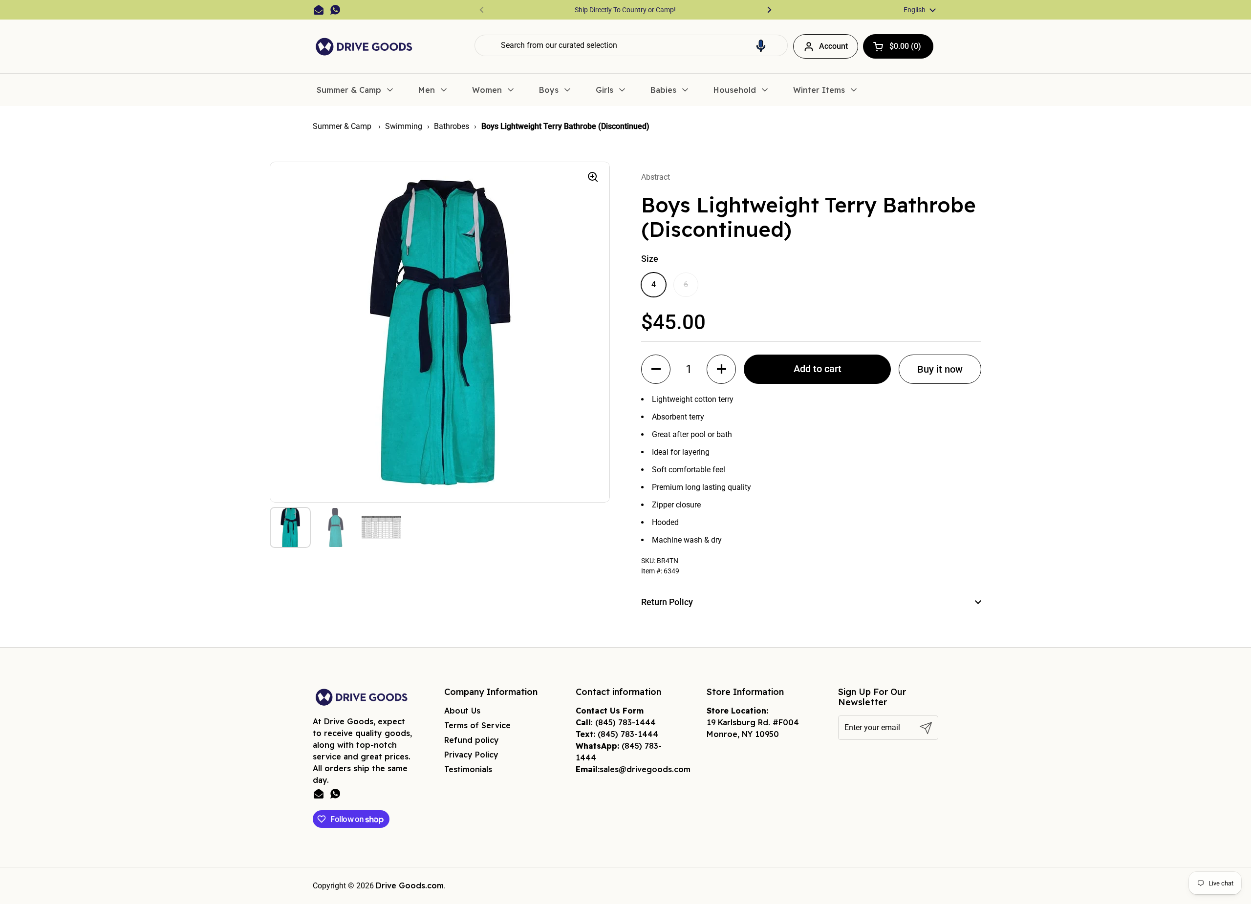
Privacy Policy (471, 754)
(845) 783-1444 (625, 722)
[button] (761, 45)
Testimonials (468, 769)
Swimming (403, 126)
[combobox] (631, 45)
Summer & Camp (343, 126)
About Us (462, 710)
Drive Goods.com (410, 885)
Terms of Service (477, 725)
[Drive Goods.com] (364, 47)
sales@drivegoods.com (645, 769)
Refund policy (471, 740)
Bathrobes (451, 126)
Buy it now (940, 369)
